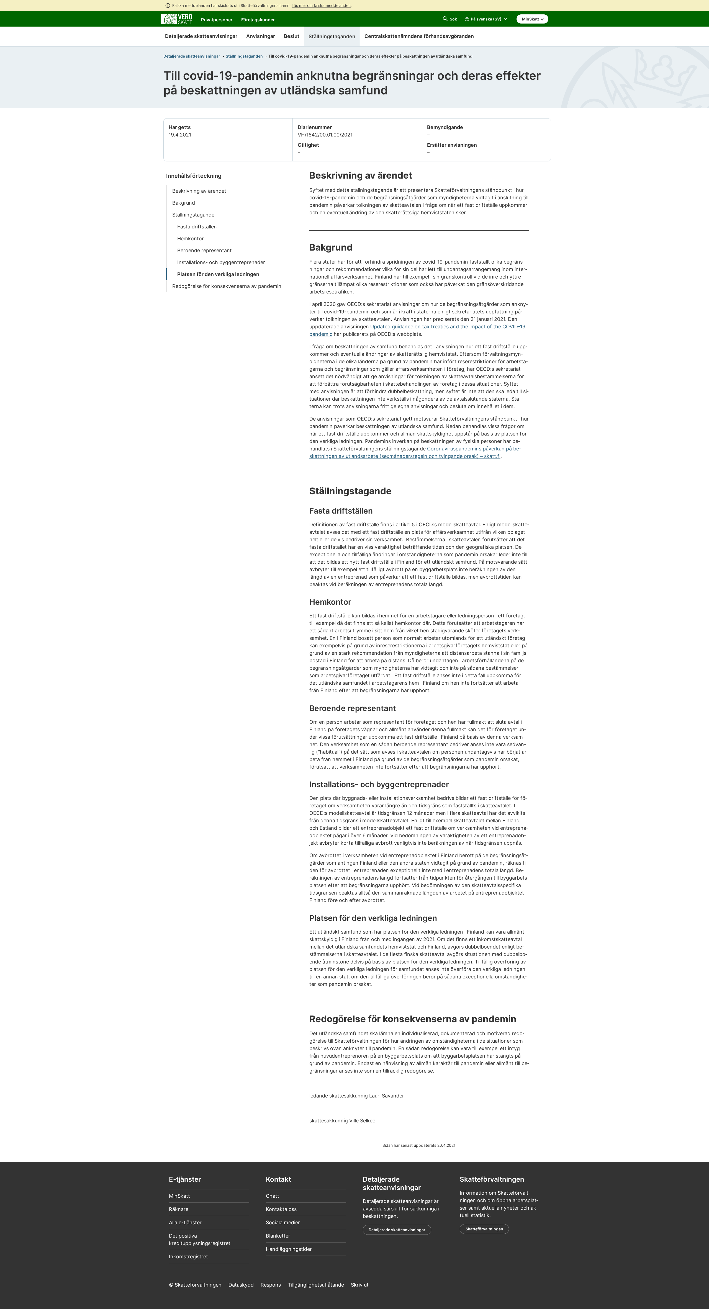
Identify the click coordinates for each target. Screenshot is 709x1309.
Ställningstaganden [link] (332, 36)
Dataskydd (241, 1285)
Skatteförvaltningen (484, 1228)
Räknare (178, 1209)
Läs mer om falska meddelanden (321, 5)
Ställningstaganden (244, 56)
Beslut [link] (291, 36)
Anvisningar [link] (260, 36)
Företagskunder (258, 19)
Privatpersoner (216, 19)
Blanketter (278, 1236)
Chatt (272, 1196)
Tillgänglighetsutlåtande (316, 1285)
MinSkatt (179, 1196)
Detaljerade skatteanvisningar (201, 36)
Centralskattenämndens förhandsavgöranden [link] (419, 36)
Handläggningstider (289, 1249)
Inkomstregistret (188, 1256)
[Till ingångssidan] (176, 19)
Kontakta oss (281, 1209)
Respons (271, 1285)
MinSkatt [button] (531, 19)
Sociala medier (283, 1222)
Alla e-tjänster (185, 1222)
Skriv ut (360, 1285)
